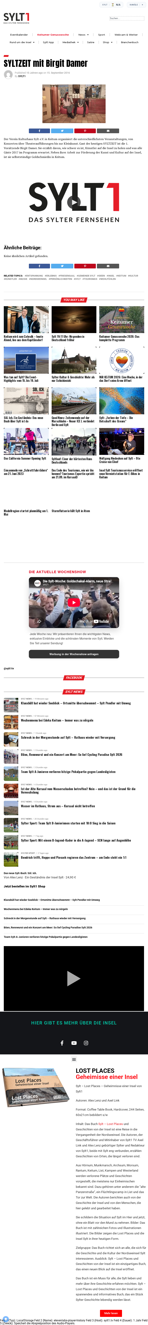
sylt (78, 279)
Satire (90, 42)
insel (111, 276)
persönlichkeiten (61, 279)
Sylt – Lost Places (110, 1124)
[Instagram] (86, 1043)
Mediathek (68, 42)
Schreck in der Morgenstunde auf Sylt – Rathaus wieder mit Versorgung (45, 918)
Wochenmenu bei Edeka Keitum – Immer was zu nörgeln (36, 909)
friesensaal (67, 276)
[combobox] (127, 18)
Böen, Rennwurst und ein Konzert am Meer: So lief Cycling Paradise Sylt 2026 (48, 927)
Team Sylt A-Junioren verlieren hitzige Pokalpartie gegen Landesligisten (46, 937)
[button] (74, 202)
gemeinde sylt (86, 276)
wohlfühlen (108, 279)
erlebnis (51, 276)
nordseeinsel (39, 279)
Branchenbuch (129, 42)
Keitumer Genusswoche (53, 34)
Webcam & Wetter (126, 34)
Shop (106, 42)
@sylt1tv (9, 668)
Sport (101, 34)
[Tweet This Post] (62, 131)
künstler (11, 279)
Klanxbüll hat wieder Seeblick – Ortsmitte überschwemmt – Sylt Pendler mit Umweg (52, 900)
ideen (102, 276)
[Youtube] (74, 1043)
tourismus (90, 279)
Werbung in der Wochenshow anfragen (74, 654)
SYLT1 (22, 76)
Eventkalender (19, 34)
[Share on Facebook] (39, 131)
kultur (133, 276)
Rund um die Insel (20, 42)
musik (23, 279)
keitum (122, 276)
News (81, 34)
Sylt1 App (48, 42)
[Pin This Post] (85, 131)
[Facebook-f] (62, 1043)
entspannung (34, 276)
